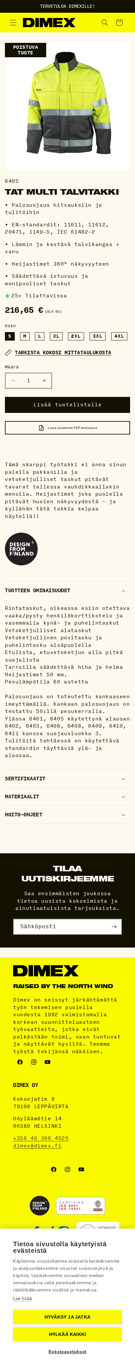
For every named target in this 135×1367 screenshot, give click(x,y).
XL (56, 336)
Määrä (12, 367)
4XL (119, 336)
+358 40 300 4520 (41, 1138)
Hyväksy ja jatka (67, 1317)
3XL (98, 336)
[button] (13, 22)
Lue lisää (22, 1298)
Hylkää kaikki (67, 1334)
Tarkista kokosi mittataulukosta (63, 353)
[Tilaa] (114, 927)
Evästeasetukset (67, 1351)
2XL (76, 336)
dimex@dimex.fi (37, 1146)
